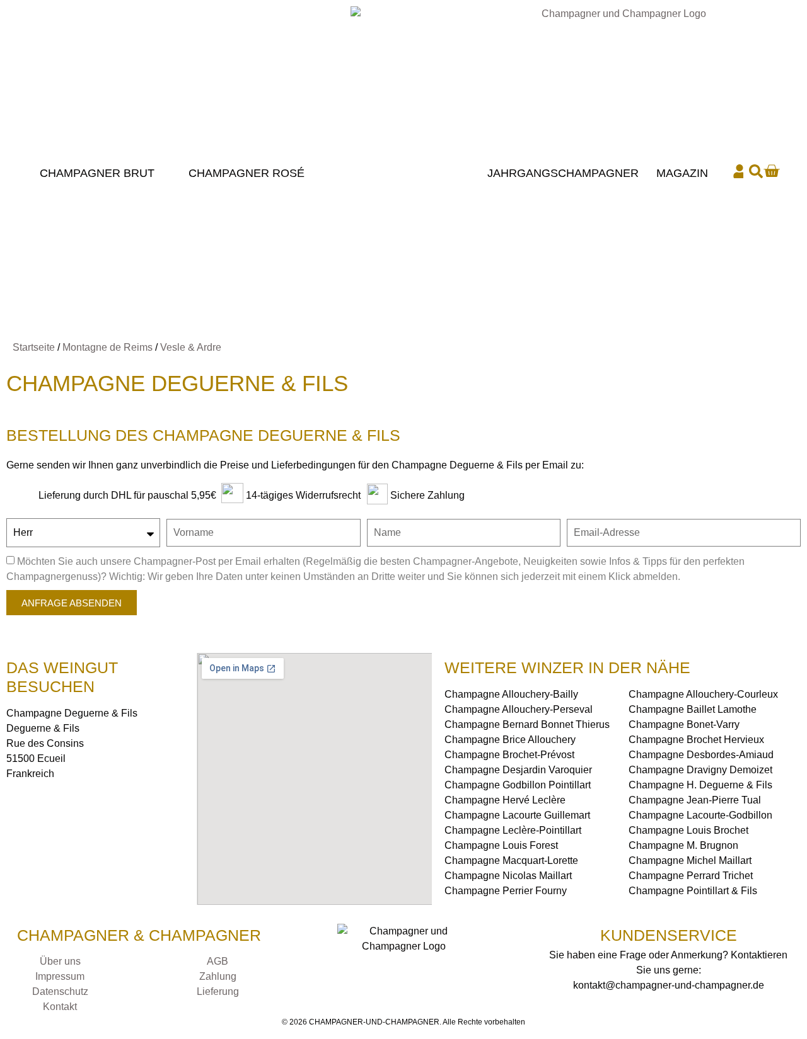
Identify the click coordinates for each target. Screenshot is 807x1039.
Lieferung (218, 991)
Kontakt (60, 1006)
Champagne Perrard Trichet (691, 875)
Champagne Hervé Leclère (505, 800)
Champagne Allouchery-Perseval (518, 709)
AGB (217, 961)
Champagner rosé (247, 173)
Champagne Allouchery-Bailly (511, 694)
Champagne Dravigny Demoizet (700, 769)
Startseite (34, 347)
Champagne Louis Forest (501, 845)
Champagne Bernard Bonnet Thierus (527, 724)
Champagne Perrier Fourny (505, 890)
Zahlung (217, 976)
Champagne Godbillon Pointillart (517, 785)
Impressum (59, 976)
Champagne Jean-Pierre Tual (695, 800)
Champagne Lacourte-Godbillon (700, 815)
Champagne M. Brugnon (683, 845)
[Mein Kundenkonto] (739, 171)
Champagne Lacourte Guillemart (517, 815)
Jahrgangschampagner (563, 173)
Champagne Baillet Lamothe (693, 709)
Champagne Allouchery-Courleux (703, 694)
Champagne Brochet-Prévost (509, 754)
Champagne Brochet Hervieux (696, 739)
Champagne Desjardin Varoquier (518, 769)
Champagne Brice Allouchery (510, 739)
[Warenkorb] (771, 170)
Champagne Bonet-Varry (684, 724)
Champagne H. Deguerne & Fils (700, 785)
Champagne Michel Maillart (690, 860)
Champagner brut (97, 173)
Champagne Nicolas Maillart (508, 875)
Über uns (60, 961)
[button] (756, 171)
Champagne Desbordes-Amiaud (701, 754)
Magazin (682, 173)
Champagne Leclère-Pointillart (512, 830)
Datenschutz (60, 991)
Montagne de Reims (107, 347)
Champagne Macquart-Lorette (511, 860)
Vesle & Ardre (190, 347)
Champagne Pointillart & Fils (693, 890)
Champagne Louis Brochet (688, 830)
